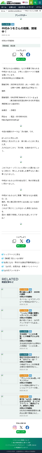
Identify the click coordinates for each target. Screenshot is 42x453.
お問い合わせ (32, 445)
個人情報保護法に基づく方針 (21, 442)
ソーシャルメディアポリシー (16, 445)
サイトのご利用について (21, 440)
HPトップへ (21, 59)
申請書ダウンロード (22, 447)
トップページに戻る (12, 254)
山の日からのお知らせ (15, 11)
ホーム (3, 7)
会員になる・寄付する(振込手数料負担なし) (21, 262)
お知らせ (12, 7)
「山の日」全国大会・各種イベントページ (21, 266)
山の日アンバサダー (12, 270)
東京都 (12, 46)
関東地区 (6, 46)
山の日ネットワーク (26, 7)
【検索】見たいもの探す (14, 258)
